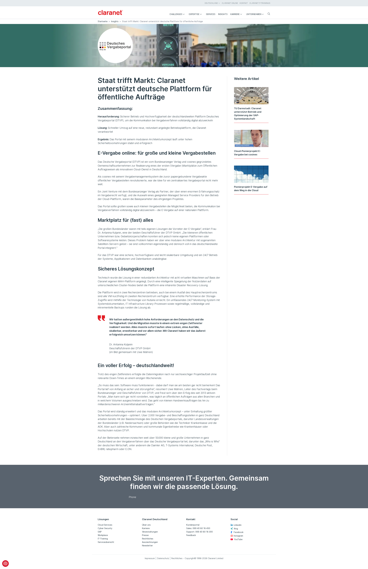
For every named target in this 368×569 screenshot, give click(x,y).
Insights (114, 21)
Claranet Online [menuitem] (230, 3)
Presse (145, 535)
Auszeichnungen (150, 542)
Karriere (146, 528)
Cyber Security (105, 528)
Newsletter (147, 545)
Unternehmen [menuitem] (253, 14)
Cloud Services (105, 525)
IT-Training (103, 538)
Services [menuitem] (210, 14)
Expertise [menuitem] (194, 14)
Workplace (103, 535)
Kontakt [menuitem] (244, 3)
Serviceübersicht (106, 542)
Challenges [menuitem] (175, 14)
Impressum (150, 558)
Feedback (191, 535)
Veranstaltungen (150, 531)
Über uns (146, 525)
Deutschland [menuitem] (211, 3)
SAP (100, 531)
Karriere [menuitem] (235, 14)
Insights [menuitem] (223, 14)
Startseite (103, 21)
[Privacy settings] (5, 563)
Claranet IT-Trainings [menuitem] (259, 3)
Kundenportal (192, 525)
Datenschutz (163, 558)
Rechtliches (147, 538)
